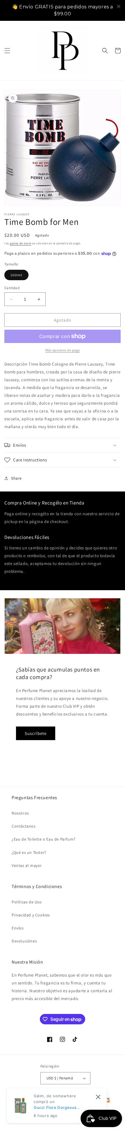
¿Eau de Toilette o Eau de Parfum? (44, 839)
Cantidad (11, 287)
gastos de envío (20, 243)
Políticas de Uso (27, 902)
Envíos (18, 928)
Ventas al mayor (27, 865)
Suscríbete (36, 733)
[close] (118, 6)
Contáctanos (24, 826)
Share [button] (16, 478)
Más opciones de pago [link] (62, 350)
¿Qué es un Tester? (29, 852)
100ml (19, 276)
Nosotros (20, 813)
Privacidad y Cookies (31, 915)
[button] (7, 50)
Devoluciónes (24, 941)
